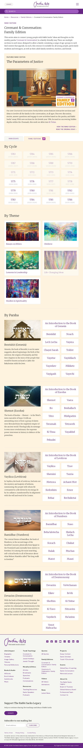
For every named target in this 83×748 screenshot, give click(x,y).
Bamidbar (51, 524)
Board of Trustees (66, 687)
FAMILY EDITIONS (10, 23)
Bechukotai (70, 497)
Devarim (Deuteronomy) (18, 595)
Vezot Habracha (51, 626)
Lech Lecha (51, 342)
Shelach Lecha (70, 534)
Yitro (51, 416)
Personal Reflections (11, 665)
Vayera (70, 342)
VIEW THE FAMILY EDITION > (66, 127)
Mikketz (69, 365)
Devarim (51, 585)
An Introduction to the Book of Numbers (60, 515)
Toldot (69, 350)
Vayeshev (51, 365)
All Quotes (45, 654)
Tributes (7, 662)
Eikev (51, 593)
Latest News (46, 693)
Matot (51, 558)
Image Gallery (9, 659)
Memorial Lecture (66, 674)
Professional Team (66, 692)
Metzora (51, 482)
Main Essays (14, 139)
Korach (51, 543)
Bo (51, 408)
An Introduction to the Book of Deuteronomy (60, 576)
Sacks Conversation (67, 671)
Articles (25, 670)
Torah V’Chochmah (67, 659)
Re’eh (70, 593)
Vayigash (51, 373)
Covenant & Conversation (27, 40)
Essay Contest (65, 654)
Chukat (70, 543)
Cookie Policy (31, 733)
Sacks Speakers (28, 692)
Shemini (51, 474)
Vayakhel (70, 431)
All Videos (45, 682)
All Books (7, 674)
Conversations (28, 681)
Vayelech (51, 616)
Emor (70, 489)
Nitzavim (70, 609)
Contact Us (64, 695)
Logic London (74, 745)
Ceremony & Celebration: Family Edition (48, 671)
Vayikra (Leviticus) (15, 476)
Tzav (70, 466)
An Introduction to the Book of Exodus (60, 391)
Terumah (51, 423)
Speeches (26, 675)
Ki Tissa (51, 431)
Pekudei (51, 439)
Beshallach (70, 408)
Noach (69, 334)
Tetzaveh (70, 423)
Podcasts (26, 678)
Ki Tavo (51, 609)
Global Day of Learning (68, 668)
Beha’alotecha (51, 532)
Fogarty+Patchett (61, 745)
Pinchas (70, 550)
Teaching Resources (30, 689)
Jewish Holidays (28, 659)
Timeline (7, 657)
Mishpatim (70, 416)
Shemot (51, 400)
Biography (7, 654)
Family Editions (26, 17)
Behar (51, 497)
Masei (70, 558)
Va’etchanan (70, 585)
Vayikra (51, 466)
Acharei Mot (70, 482)
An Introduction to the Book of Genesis (60, 325)
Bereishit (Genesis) (15, 344)
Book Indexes (9, 676)
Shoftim (51, 601)
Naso (70, 524)
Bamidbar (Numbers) (16, 534)
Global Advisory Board (68, 689)
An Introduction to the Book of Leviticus (60, 457)
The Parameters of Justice (25, 62)
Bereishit (51, 334)
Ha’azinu (70, 616)
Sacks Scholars (65, 657)
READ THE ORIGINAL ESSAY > (66, 129)
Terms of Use (8, 733)
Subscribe (33, 725)
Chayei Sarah (51, 350)
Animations (45, 684)
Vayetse (51, 357)
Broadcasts (27, 673)
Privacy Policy (20, 733)
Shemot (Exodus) (14, 410)
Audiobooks (8, 679)
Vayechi (70, 373)
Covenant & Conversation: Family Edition (49, 665)
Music (6, 682)
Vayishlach (70, 357)
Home (6, 17)
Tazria (69, 474)
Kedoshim (51, 489)
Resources (14, 17)
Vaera (70, 400)
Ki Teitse (52, 122)
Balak (51, 550)
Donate (8, 4)
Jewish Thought (28, 661)
